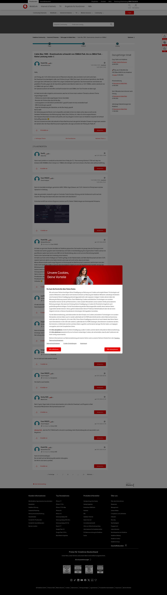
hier (77, 297)
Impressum (83, 343)
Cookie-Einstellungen (70, 343)
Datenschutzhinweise (53, 343)
